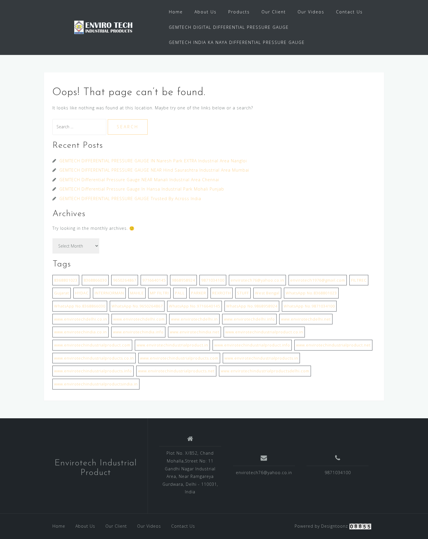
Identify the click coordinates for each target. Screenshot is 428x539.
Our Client (273, 12)
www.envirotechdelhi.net (306, 319)
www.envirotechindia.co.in (80, 332)
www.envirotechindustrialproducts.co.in (94, 358)
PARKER (198, 293)
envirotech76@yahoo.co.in (257, 280)
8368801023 (65, 280)
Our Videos (311, 12)
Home (176, 12)
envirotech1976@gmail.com (317, 280)
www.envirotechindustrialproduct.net (333, 345)
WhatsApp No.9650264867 (137, 306)
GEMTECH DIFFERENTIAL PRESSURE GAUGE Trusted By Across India (131, 198)
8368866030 (95, 280)
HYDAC (82, 293)
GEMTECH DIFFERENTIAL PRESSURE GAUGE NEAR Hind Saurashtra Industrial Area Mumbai (154, 170)
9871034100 (212, 280)
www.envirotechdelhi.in (194, 319)
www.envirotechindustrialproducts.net (176, 370)
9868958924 (183, 280)
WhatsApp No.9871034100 (309, 306)
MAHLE (137, 293)
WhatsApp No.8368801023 (311, 293)
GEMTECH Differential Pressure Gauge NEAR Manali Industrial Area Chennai (139, 179)
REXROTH (221, 293)
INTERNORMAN (109, 293)
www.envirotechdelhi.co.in (80, 319)
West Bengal (267, 293)
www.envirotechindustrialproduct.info (252, 345)
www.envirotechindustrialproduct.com (92, 345)
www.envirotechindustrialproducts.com (179, 358)
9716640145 (154, 280)
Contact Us (349, 12)
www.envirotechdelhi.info (249, 319)
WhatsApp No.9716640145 (194, 306)
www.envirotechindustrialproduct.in (172, 345)
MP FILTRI (159, 293)
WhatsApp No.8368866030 (79, 306)
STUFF (243, 293)
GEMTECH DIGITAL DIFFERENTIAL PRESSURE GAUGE (229, 27)
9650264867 (124, 280)
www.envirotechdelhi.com (139, 319)
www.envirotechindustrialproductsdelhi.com (265, 370)
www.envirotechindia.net (194, 332)
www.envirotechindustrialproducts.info (93, 370)
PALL (180, 293)
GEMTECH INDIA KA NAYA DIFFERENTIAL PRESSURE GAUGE (237, 42)
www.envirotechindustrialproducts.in (261, 358)
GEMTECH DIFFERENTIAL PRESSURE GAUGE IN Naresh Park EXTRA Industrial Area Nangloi (153, 160)
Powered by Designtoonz (321, 526)
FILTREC (359, 280)
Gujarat (61, 293)
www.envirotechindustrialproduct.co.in (264, 332)
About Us (205, 12)
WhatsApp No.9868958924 (251, 306)
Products (239, 12)
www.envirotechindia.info (138, 332)
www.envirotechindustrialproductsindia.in (96, 384)
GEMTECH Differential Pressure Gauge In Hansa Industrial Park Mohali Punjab (141, 189)
